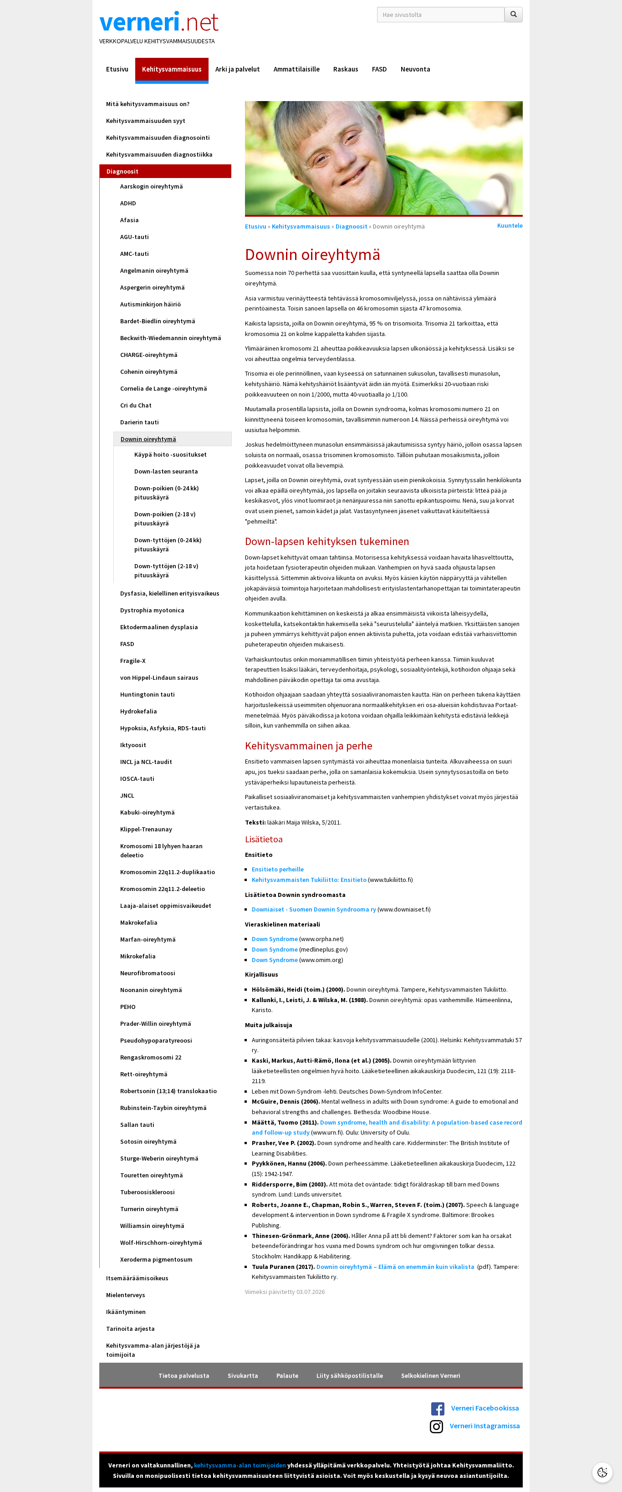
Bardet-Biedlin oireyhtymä (157, 321)
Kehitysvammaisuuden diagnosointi (158, 137)
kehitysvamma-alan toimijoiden (240, 1465)
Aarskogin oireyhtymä (151, 186)
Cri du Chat (136, 405)
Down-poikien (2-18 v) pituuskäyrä (165, 518)
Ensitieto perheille (278, 869)
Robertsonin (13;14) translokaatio (168, 1091)
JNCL (127, 795)
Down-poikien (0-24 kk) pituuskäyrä (166, 492)
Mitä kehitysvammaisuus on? (147, 104)
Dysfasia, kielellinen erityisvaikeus (169, 593)
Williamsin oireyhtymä (152, 1226)
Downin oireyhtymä (148, 439)
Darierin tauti (139, 422)
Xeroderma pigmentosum (156, 1259)
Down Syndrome (275, 939)
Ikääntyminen (126, 1312)
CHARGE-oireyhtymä (149, 355)
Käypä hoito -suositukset (170, 454)
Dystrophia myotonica (152, 610)
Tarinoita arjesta (130, 1328)
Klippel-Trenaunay (146, 829)
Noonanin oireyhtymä (151, 990)
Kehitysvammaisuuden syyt (145, 121)
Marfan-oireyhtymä (148, 939)
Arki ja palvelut (237, 69)
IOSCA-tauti (137, 778)
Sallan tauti (137, 1124)
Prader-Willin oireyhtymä (155, 1023)
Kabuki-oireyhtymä (147, 812)
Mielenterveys (125, 1295)
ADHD (128, 203)
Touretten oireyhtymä (151, 1175)
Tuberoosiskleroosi (147, 1192)
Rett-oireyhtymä (144, 1074)
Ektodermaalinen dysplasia (159, 627)
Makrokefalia (139, 922)
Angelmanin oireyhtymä (154, 270)
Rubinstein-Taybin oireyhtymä (163, 1108)
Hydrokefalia (138, 711)
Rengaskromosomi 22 (150, 1057)
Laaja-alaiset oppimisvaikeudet (165, 905)
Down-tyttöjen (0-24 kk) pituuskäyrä (168, 544)
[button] (602, 1472)
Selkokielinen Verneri (430, 1375)
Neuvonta (415, 69)
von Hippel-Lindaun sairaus (159, 677)
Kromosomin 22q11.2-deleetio (162, 889)
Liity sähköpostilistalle (349, 1375)
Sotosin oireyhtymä (148, 1141)
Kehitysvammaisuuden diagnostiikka (159, 154)
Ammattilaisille (297, 69)
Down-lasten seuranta (166, 471)
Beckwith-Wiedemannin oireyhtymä (170, 338)
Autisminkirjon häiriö (150, 304)
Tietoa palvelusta (183, 1375)
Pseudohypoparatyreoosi (156, 1040)
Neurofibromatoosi (147, 973)
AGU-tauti (134, 237)
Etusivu (117, 69)
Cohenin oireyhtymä (149, 371)
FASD (379, 69)
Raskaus (345, 69)
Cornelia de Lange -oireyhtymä (163, 388)
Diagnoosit (122, 171)
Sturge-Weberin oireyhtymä (159, 1158)
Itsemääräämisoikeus (137, 1278)
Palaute (287, 1375)
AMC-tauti (134, 254)
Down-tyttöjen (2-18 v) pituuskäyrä (166, 570)
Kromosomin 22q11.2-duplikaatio (167, 872)
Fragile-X (133, 661)
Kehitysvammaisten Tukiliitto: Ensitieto (309, 880)
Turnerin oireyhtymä (149, 1209)
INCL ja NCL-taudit (146, 762)
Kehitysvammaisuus (172, 69)
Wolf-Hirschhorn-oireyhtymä (161, 1242)
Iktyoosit (133, 745)
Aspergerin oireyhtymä (152, 287)
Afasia (129, 220)
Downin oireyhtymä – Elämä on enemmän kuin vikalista (395, 1267)
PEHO (128, 1007)
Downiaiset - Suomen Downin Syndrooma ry (314, 909)
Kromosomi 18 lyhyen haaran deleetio (161, 850)
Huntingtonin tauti (147, 694)
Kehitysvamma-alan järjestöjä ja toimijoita (153, 1350)
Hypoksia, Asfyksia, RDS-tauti (163, 728)
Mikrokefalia (138, 956)
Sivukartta (243, 1375)
